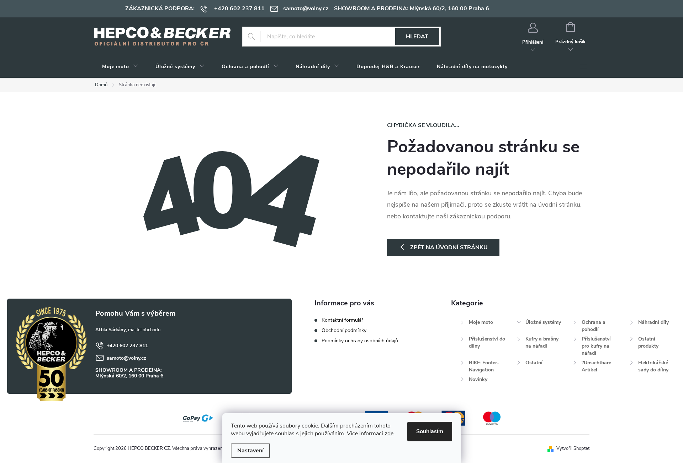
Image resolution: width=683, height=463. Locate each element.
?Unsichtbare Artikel (596, 366)
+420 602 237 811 (127, 345)
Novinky (478, 379)
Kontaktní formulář (342, 320)
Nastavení (250, 450)
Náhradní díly (653, 322)
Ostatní (533, 362)
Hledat (417, 36)
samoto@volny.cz (126, 358)
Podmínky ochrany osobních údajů (360, 340)
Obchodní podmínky (344, 330)
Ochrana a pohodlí (593, 326)
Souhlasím (429, 431)
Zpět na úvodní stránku (449, 247)
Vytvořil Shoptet (572, 448)
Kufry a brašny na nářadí (541, 342)
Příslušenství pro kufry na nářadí (596, 346)
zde (389, 433)
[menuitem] (120, 67)
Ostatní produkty (648, 342)
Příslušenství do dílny (487, 342)
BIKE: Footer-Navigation (484, 366)
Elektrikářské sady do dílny (653, 366)
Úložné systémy (543, 322)
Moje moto (481, 322)
